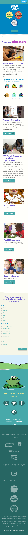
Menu (14, 31)
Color (4, 315)
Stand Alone (6, 336)
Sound (4, 317)
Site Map (9, 421)
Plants (4, 320)
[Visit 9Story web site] (19, 445)
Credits (8, 419)
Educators (20, 394)
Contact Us (18, 421)
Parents (12, 394)
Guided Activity (7, 331)
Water (4, 312)
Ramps (5, 310)
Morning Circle (6, 328)
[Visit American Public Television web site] (14, 457)
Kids (5, 394)
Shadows (5, 308)
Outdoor (5, 344)
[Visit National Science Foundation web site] (14, 473)
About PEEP (14, 396)
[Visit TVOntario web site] (14, 451)
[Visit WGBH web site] (9, 445)
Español (24, 1)
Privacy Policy (17, 419)
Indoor (4, 341)
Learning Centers (7, 326)
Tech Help (14, 424)
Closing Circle (6, 333)
